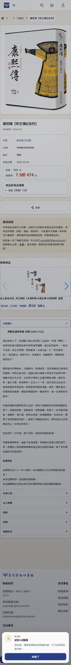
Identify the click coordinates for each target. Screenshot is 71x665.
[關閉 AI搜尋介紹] (35, 332)
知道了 (35, 656)
